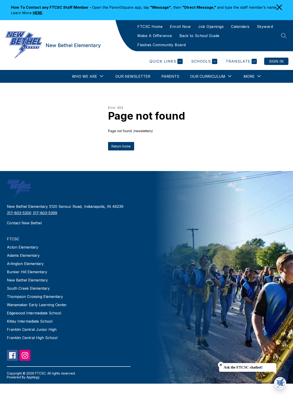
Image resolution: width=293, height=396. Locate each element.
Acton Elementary (22, 247)
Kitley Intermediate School (29, 321)
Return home (121, 146)
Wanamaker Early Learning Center (37, 304)
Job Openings (211, 26)
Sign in (276, 61)
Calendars (240, 26)
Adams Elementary (23, 255)
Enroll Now (180, 26)
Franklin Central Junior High (32, 329)
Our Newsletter (132, 76)
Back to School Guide (199, 35)
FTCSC (13, 239)
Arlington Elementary (25, 263)
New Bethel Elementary (27, 280)
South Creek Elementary (28, 288)
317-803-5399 (45, 213)
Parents (170, 76)
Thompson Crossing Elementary (35, 296)
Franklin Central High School (32, 337)
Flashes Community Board (161, 45)
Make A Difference (154, 35)
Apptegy (33, 377)
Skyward (265, 26)
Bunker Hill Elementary (27, 272)
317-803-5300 (19, 213)
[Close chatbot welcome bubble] (221, 365)
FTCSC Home (150, 26)
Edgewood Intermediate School (34, 313)
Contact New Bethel (24, 223)
